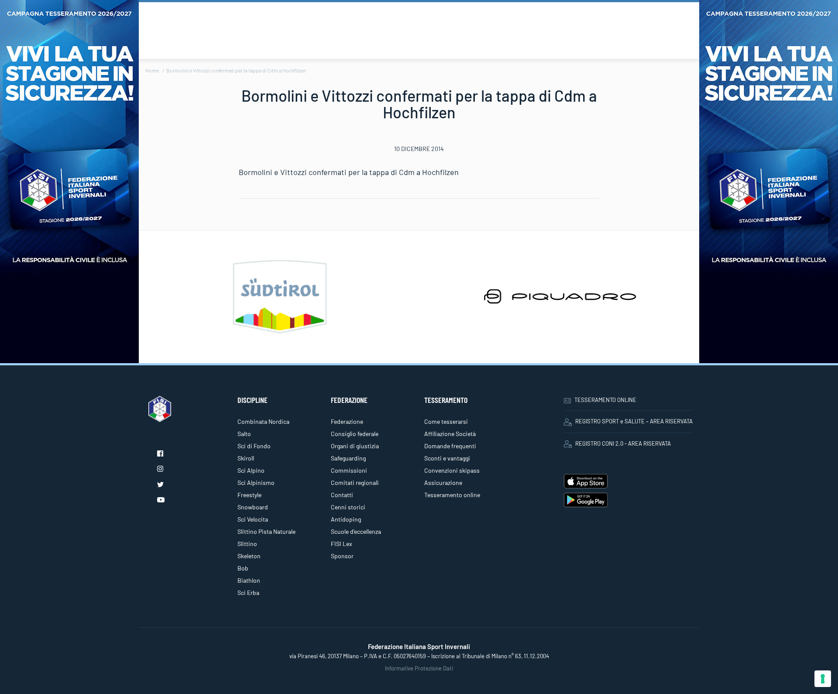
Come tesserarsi (446, 421)
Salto (244, 433)
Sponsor (342, 556)
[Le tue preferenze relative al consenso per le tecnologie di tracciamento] (822, 678)
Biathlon (248, 580)
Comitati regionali (355, 482)
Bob (242, 568)
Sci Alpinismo (256, 482)
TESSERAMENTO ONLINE (605, 399)
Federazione (347, 421)
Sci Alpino (250, 470)
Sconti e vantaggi (447, 458)
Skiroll (245, 458)
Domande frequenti (450, 446)
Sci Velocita (252, 519)
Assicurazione (443, 482)
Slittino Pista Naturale (266, 531)
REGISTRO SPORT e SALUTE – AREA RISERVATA (634, 421)
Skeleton (249, 556)
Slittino (247, 543)
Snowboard (252, 507)
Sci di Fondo (254, 446)
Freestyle (249, 494)
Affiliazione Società (450, 433)
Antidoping (346, 519)
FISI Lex (341, 543)
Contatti (342, 494)
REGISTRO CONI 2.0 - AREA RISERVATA (623, 443)
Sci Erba (248, 592)
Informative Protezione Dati (419, 668)
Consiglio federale (354, 433)
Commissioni (349, 470)
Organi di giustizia (355, 446)
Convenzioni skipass (452, 470)
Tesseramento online (452, 494)
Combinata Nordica (263, 421)
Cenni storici (348, 507)
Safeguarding (348, 458)
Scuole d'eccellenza (356, 531)
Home (152, 70)
